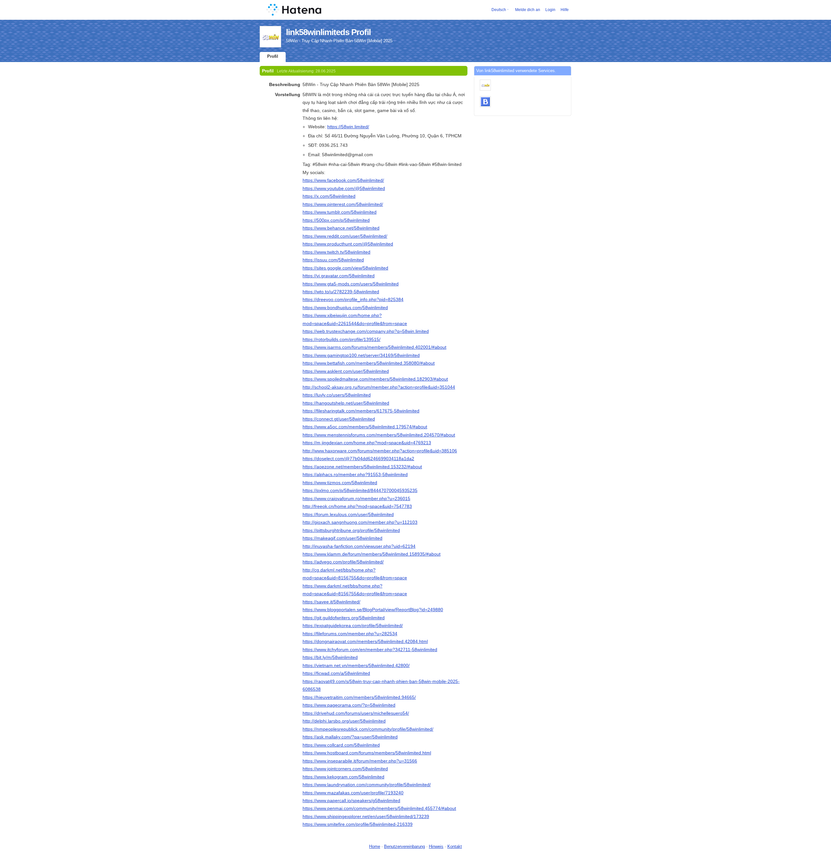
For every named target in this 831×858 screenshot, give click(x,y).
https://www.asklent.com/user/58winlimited (346, 371)
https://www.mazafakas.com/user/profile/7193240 (353, 792)
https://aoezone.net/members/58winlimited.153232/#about (362, 466)
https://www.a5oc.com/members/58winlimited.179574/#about (365, 426)
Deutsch (498, 9)
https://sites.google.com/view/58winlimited (345, 268)
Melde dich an (527, 9)
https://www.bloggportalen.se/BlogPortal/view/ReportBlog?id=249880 (373, 609)
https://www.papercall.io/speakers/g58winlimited (351, 800)
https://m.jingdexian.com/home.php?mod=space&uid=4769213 (367, 442)
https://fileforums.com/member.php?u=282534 (350, 633)
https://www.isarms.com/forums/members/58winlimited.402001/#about (374, 347)
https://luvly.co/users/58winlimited (337, 394)
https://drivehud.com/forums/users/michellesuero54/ (356, 713)
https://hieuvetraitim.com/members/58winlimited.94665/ (359, 697)
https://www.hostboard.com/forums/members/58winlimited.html (367, 752)
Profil (272, 56)
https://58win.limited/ (348, 126)
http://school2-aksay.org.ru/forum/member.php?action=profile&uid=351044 (379, 387)
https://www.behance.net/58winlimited (341, 228)
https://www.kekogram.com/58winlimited (343, 776)
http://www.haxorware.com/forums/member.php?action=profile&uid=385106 (380, 450)
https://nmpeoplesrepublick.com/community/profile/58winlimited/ (368, 729)
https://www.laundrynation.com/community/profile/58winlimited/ (367, 784)
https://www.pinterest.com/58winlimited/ (343, 204)
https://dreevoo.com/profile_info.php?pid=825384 (353, 299)
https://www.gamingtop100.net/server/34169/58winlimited (361, 355)
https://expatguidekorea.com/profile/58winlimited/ (353, 625)
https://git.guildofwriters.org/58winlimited (344, 617)
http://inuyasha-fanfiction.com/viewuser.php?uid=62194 (359, 546)
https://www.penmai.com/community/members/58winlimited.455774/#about (379, 808)
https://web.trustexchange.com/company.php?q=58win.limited (366, 331)
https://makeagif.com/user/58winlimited (342, 538)
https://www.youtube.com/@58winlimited (344, 188)
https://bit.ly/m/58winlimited (330, 657)
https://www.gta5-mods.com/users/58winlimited (351, 283)
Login (550, 9)
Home (374, 846)
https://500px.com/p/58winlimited (336, 220)
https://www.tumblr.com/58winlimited (340, 212)
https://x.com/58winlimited (329, 196)
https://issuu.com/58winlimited (333, 259)
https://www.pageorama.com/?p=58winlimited (349, 705)
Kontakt (454, 846)
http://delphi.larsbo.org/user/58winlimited (344, 721)
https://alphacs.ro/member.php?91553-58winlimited (355, 474)
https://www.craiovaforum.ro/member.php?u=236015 (356, 498)
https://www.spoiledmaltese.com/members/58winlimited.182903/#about (375, 379)
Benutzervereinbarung (404, 846)
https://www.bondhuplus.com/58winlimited (345, 307)
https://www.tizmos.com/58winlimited (340, 482)
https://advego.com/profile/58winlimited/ (343, 561)
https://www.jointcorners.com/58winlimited (345, 768)
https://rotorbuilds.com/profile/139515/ (341, 339)
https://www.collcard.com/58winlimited (341, 745)
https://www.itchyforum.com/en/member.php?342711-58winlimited (370, 649)
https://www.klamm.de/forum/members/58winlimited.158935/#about (371, 554)
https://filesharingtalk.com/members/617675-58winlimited (361, 410)
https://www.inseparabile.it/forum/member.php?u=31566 (360, 760)
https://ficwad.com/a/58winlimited (336, 673)
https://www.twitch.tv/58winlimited (336, 252)
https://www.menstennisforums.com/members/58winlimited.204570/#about (379, 434)
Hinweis (436, 846)
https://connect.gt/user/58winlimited (339, 419)
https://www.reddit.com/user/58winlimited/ (345, 236)
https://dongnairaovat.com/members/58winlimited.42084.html (365, 641)
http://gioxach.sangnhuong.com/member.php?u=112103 (360, 522)
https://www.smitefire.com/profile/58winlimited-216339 (358, 824)
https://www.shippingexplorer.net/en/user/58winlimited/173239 (366, 816)
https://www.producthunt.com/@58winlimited (348, 243)
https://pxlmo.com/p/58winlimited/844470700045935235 (360, 490)
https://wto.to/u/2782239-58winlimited (341, 291)
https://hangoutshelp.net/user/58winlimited (346, 403)
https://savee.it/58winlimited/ (331, 601)
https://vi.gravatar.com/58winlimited (339, 275)
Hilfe (565, 9)
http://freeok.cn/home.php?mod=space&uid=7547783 (357, 506)
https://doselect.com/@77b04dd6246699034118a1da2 (358, 458)
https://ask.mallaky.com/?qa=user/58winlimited (350, 736)
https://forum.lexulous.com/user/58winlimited (348, 514)
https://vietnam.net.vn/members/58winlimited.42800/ (356, 665)
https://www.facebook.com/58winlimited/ (343, 180)
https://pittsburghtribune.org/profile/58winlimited (351, 530)
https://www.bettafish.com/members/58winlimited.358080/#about (369, 363)
